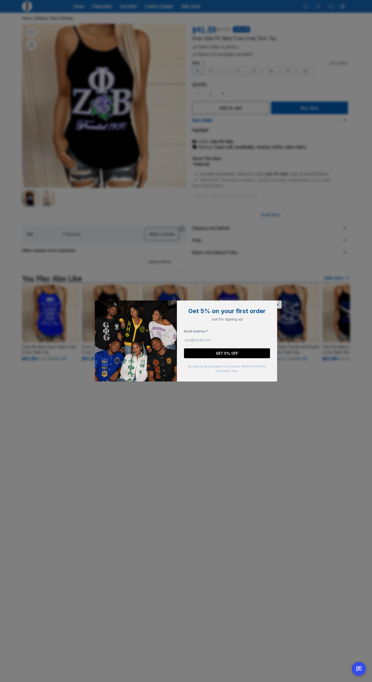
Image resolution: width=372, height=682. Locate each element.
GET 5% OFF (227, 353)
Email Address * (196, 331)
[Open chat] (359, 669)
